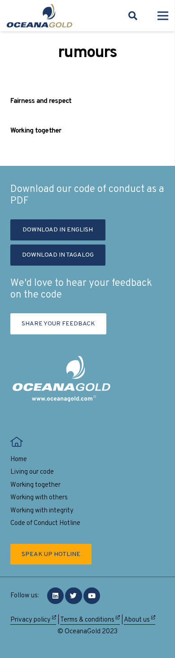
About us (137, 620)
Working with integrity (42, 511)
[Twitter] (73, 596)
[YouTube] (92, 596)
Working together (35, 131)
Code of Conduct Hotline (45, 523)
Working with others (39, 498)
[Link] (39, 15)
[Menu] (163, 15)
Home (18, 459)
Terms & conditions (88, 620)
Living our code (32, 472)
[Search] (133, 15)
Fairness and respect (41, 101)
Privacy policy (31, 620)
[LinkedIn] (55, 596)
